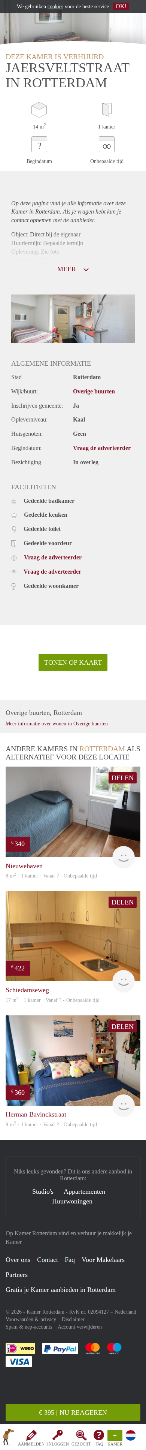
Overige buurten (94, 391)
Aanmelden (31, 1444)
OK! (121, 6)
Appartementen (84, 1191)
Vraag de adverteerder (102, 448)
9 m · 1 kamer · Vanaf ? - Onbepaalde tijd (51, 1124)
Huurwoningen (72, 1201)
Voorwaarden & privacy (31, 1319)
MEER (67, 269)
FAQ (99, 1444)
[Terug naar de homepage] (8, 1438)
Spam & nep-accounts (29, 1327)
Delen (123, 778)
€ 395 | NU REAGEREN (73, 1412)
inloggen (58, 1444)
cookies (55, 6)
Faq (70, 1259)
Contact (47, 1259)
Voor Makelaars (103, 1259)
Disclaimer (73, 1319)
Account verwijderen (80, 1327)
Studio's (43, 1191)
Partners (17, 1274)
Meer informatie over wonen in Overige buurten (57, 723)
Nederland (125, 1312)
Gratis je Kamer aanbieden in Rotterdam (61, 1289)
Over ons (18, 1259)
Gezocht (81, 1444)
